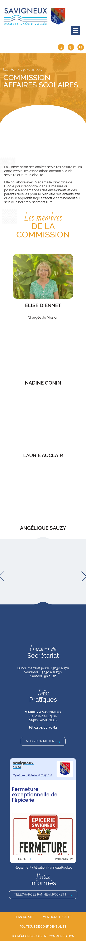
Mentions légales (57, 917)
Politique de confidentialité (43, 926)
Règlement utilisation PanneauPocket (43, 867)
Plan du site (24, 917)
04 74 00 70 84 (45, 727)
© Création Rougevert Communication (43, 936)
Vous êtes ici (11, 70)
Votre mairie (31, 70)
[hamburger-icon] (75, 30)
